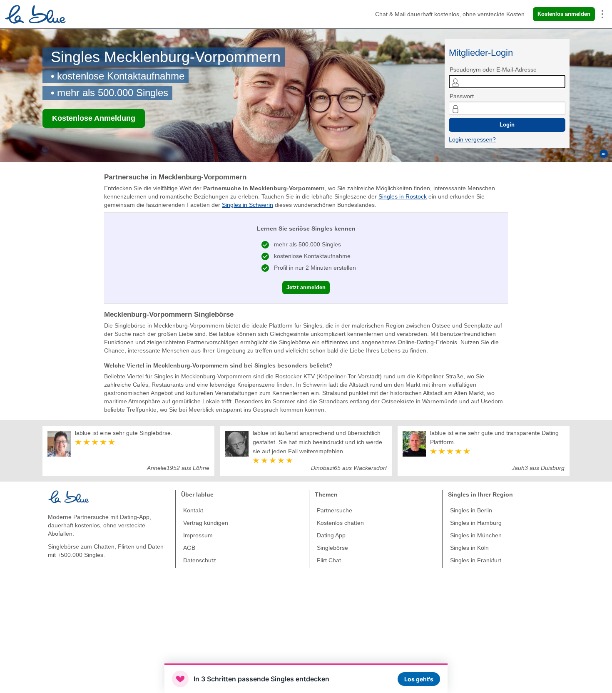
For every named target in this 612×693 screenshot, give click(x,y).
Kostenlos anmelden (563, 14)
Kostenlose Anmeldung (93, 118)
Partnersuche (334, 510)
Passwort (462, 96)
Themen (326, 494)
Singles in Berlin (471, 510)
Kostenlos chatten (340, 522)
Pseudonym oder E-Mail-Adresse (493, 69)
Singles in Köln (469, 547)
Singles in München (476, 535)
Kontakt (193, 510)
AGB (189, 547)
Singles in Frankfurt (475, 560)
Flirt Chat (329, 560)
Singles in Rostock (402, 196)
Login (507, 125)
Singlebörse (332, 547)
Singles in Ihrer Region (480, 494)
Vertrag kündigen (205, 522)
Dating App (331, 535)
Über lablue (197, 494)
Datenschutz (199, 560)
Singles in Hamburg (476, 522)
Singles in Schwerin (247, 204)
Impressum (198, 535)
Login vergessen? (472, 139)
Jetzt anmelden (306, 287)
